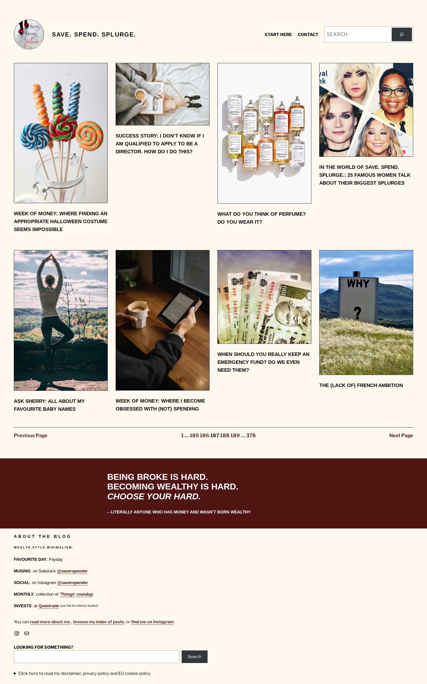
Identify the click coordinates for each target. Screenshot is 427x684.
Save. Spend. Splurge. (94, 34)
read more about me (50, 621)
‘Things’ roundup (76, 594)
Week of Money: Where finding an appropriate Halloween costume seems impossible (60, 221)
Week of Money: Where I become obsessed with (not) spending (160, 404)
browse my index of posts (98, 621)
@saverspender (72, 571)
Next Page (401, 435)
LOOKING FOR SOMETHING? (43, 647)
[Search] (402, 34)
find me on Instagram (152, 621)
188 (225, 435)
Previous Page (30, 435)
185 (194, 435)
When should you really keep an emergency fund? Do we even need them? (263, 362)
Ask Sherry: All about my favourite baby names (49, 405)
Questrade (49, 606)
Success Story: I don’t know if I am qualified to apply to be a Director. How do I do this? (160, 143)
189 (235, 435)
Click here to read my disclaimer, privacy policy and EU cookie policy (84, 673)
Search (194, 656)
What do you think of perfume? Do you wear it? (261, 218)
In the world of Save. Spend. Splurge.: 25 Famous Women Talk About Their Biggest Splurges (364, 175)
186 (204, 435)
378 (251, 435)
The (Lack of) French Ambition (361, 385)
